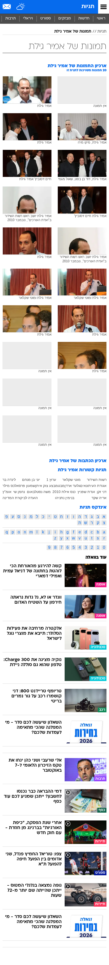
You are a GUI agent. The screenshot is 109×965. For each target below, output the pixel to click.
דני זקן (101, 492)
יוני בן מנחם (31, 480)
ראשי (101, 18)
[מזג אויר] (20, 7)
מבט (61, 486)
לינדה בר (9, 480)
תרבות (10, 18)
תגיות (87, 6)
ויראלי (28, 18)
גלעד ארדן (72, 486)
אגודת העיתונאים (93, 486)
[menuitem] (84, 18)
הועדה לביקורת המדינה (20, 498)
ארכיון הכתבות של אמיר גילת (77, 461)
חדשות (83, 18)
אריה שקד (99, 498)
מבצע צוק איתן (46, 486)
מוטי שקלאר (71, 480)
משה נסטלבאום (39, 492)
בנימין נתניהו (64, 498)
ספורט (45, 18)
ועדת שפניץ (86, 492)
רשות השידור (96, 480)
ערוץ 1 (51, 480)
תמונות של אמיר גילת (72, 32)
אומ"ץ (7, 492)
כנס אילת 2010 (64, 492)
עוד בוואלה (95, 557)
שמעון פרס (27, 486)
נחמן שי (19, 492)
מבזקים (64, 18)
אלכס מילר (11, 486)
